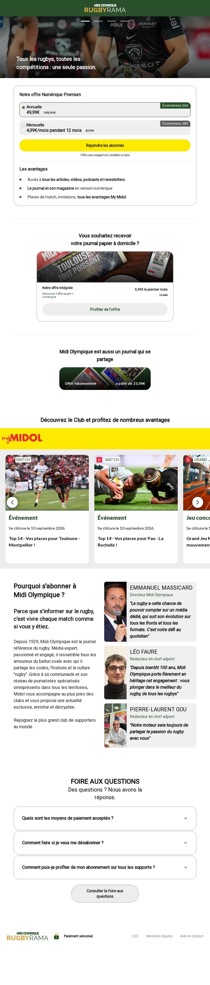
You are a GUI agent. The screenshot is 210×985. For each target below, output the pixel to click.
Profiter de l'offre (105, 309)
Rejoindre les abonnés (105, 145)
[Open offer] (105, 267)
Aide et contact (191, 936)
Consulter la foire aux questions (105, 894)
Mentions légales (159, 936)
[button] (85, 21)
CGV (135, 936)
